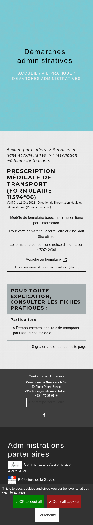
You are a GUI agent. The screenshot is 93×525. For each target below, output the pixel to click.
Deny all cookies (65, 501)
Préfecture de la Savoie (36, 480)
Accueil (28, 73)
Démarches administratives (46, 79)
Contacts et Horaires (47, 376)
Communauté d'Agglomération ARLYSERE (40, 467)
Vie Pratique (57, 73)
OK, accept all (30, 501)
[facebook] (46, 414)
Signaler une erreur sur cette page (59, 347)
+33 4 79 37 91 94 (46, 395)
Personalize (47, 515)
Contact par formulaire (46, 402)
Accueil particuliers (27, 150)
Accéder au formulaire (46, 259)
